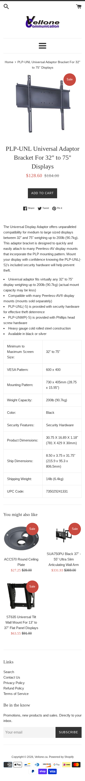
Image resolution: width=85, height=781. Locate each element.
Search (8, 672)
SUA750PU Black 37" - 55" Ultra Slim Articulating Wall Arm (64, 559)
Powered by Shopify (61, 757)
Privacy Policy (14, 683)
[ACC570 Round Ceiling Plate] (21, 538)
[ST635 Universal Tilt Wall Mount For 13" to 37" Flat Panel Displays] (21, 596)
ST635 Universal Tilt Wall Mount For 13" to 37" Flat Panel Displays (21, 622)
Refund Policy (13, 688)
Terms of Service (16, 694)
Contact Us (11, 677)
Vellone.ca (41, 757)
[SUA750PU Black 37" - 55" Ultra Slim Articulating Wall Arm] (64, 535)
